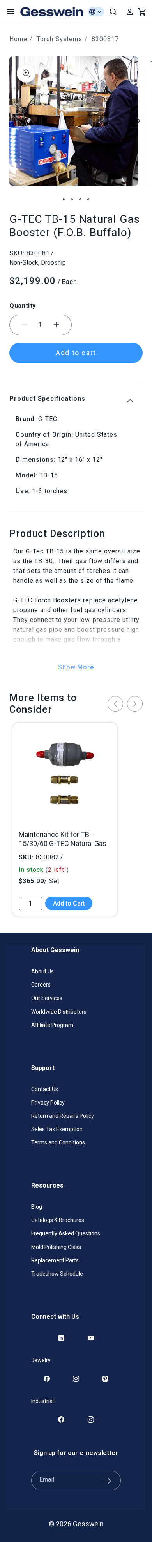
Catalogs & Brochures (57, 1220)
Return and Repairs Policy (62, 1116)
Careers (41, 985)
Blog (36, 1207)
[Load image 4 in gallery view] (88, 199)
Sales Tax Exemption (57, 1129)
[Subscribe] (106, 1480)
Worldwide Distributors (59, 1012)
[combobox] (113, 12)
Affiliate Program (52, 1025)
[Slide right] (138, 121)
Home (18, 39)
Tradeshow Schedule (57, 1274)
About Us (42, 971)
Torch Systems (59, 39)
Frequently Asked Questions (65, 1233)
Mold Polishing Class (56, 1247)
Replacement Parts (55, 1260)
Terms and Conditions (58, 1142)
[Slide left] (14, 121)
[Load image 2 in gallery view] (72, 199)
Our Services (46, 998)
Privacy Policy (48, 1102)
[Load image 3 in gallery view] (80, 199)
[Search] (113, 12)
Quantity (22, 305)
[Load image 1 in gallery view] (64, 199)
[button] (11, 11)
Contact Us (44, 1089)
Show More (76, 667)
